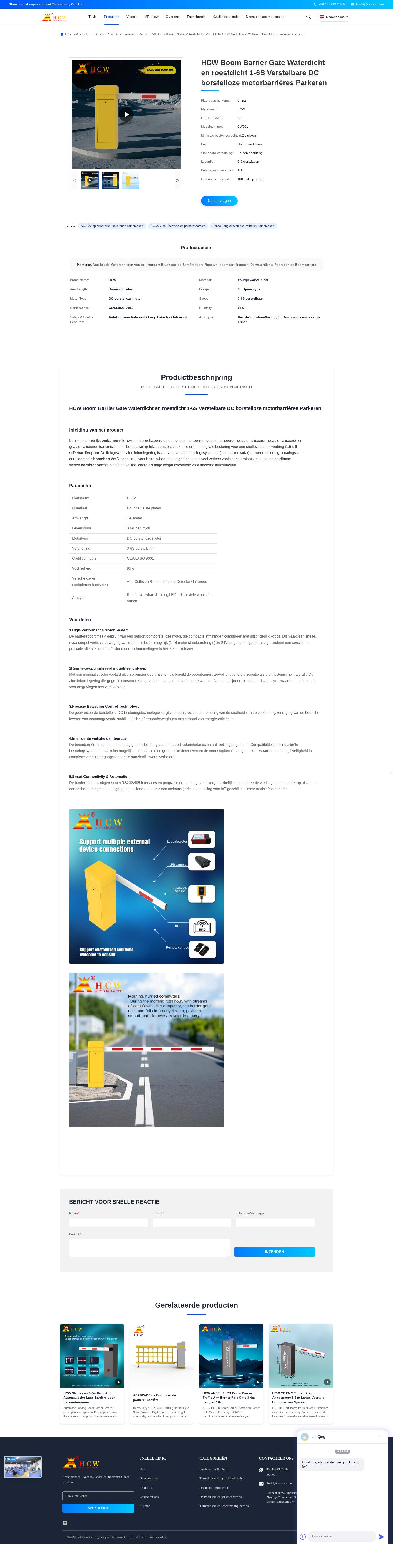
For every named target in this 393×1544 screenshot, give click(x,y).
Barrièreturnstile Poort (213, 1469)
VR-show (152, 17)
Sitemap (145, 1506)
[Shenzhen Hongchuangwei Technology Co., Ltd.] (55, 16)
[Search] (308, 16)
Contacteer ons (149, 1497)
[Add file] (303, 1537)
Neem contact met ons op (265, 17)
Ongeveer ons (148, 1478)
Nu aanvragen (219, 201)
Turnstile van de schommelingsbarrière (224, 1506)
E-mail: (158, 1213)
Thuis (92, 17)
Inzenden (274, 1252)
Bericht (75, 1234)
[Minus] (381, 1437)
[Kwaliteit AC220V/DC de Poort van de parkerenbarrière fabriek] (162, 1356)
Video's (131, 17)
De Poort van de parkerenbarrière (119, 34)
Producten (111, 17)
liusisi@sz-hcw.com (370, 4)
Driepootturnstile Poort (214, 1487)
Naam (74, 1213)
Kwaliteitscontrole (226, 17)
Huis (68, 34)
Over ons (173, 17)
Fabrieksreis (196, 17)
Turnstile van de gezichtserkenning (221, 1478)
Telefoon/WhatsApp (250, 1213)
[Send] (381, 1537)
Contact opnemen (92, 1416)
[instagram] (65, 1523)
